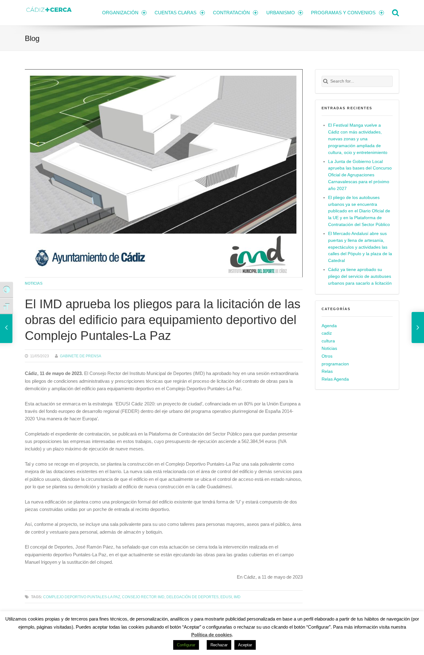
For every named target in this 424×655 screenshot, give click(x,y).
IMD (237, 597)
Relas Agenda (335, 379)
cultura (328, 341)
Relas (327, 371)
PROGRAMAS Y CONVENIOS (343, 12)
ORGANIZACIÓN (120, 12)
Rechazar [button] (219, 645)
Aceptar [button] (245, 645)
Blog (32, 38)
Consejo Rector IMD (143, 597)
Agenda (329, 325)
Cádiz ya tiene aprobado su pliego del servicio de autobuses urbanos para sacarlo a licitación (360, 276)
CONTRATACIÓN (231, 12)
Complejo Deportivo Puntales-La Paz (81, 597)
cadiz (327, 333)
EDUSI (226, 597)
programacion (335, 364)
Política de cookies (211, 634)
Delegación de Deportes (192, 597)
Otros (327, 356)
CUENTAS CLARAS (175, 12)
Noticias (34, 283)
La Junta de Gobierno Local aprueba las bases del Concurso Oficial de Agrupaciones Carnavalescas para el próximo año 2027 (360, 175)
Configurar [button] (186, 645)
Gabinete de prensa (80, 356)
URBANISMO (280, 12)
